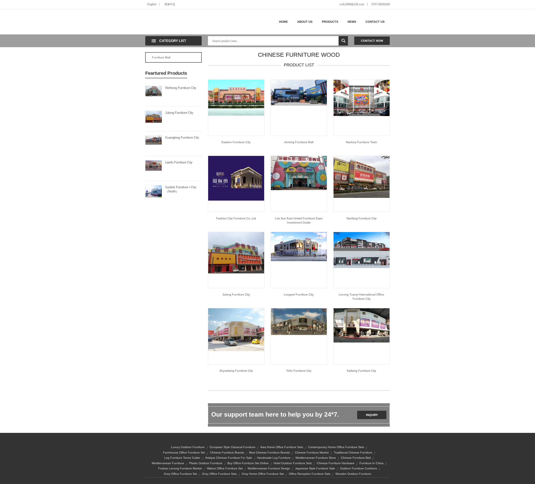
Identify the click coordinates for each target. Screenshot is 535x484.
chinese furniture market (312, 452)
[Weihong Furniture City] (153, 90)
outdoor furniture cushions (358, 468)
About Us (304, 21)
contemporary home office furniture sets (336, 447)
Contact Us (375, 21)
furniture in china (371, 463)
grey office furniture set (180, 473)
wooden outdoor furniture (353, 473)
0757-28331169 (381, 4)
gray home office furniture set (263, 473)
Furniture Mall (161, 57)
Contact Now (372, 40)
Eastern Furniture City (236, 142)
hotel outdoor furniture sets (293, 463)
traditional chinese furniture (353, 452)
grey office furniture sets (219, 473)
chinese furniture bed (356, 457)
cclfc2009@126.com (351, 4)
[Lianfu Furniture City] (153, 165)
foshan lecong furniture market (180, 468)
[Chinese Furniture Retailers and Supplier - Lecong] (236, 178)
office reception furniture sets (309, 473)
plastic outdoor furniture (205, 463)
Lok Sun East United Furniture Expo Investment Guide (298, 220)
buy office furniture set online (248, 463)
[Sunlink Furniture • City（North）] (153, 191)
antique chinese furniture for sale (228, 457)
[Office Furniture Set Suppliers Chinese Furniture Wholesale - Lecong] (236, 252)
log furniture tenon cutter (182, 457)
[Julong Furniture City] (153, 116)
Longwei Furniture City (299, 294)
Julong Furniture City (179, 112)
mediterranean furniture (168, 463)
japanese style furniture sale (315, 468)
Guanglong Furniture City (182, 137)
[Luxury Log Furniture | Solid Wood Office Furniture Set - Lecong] (299, 92)
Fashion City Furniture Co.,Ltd (236, 218)
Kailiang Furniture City (361, 370)
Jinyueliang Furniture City (236, 370)
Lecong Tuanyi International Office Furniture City (361, 296)
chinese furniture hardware (335, 463)
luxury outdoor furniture (188, 447)
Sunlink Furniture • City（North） (180, 189)
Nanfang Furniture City (361, 218)
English (151, 4)
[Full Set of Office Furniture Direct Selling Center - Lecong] (362, 97)
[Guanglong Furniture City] (153, 140)
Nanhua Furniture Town (361, 142)
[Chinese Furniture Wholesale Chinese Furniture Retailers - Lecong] (362, 176)
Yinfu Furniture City (298, 370)
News (352, 21)
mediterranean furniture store (316, 457)
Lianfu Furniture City (178, 162)
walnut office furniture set (225, 468)
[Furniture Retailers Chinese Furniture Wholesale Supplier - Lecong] (299, 321)
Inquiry (372, 415)
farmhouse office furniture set (184, 452)
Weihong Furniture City (180, 88)
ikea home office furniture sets (281, 447)
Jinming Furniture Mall (298, 142)
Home (283, 21)
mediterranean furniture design (269, 468)
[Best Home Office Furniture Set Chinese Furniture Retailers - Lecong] (299, 172)
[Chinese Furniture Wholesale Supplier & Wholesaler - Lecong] (236, 329)
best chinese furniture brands (269, 452)
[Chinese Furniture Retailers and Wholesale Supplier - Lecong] (299, 246)
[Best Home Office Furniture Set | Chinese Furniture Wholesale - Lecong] (236, 97)
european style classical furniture (232, 447)
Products (330, 21)
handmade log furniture (273, 457)
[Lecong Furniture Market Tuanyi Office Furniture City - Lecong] (362, 249)
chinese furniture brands (227, 452)
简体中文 (169, 4)
